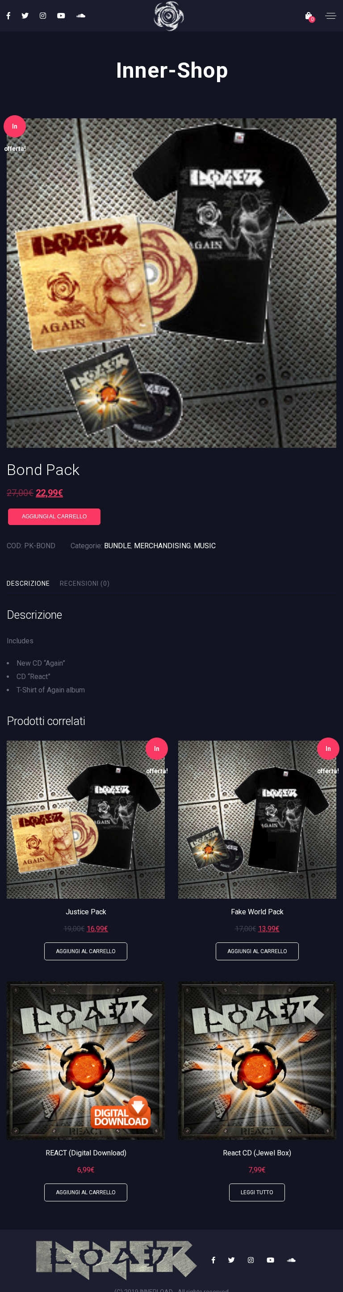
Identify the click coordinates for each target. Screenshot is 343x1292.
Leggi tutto (257, 1192)
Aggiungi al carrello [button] (86, 951)
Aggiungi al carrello (54, 516)
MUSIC (205, 546)
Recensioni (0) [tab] (85, 583)
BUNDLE (117, 546)
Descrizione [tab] (28, 583)
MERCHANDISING (162, 546)
